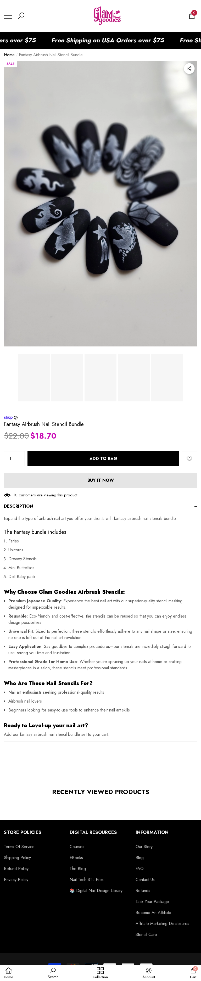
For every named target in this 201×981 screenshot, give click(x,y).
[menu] (8, 16)
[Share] (189, 68)
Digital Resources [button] (93, 832)
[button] (21, 16)
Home (9, 55)
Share (189, 68)
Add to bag (103, 459)
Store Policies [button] (22, 832)
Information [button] (152, 832)
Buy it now (100, 480)
